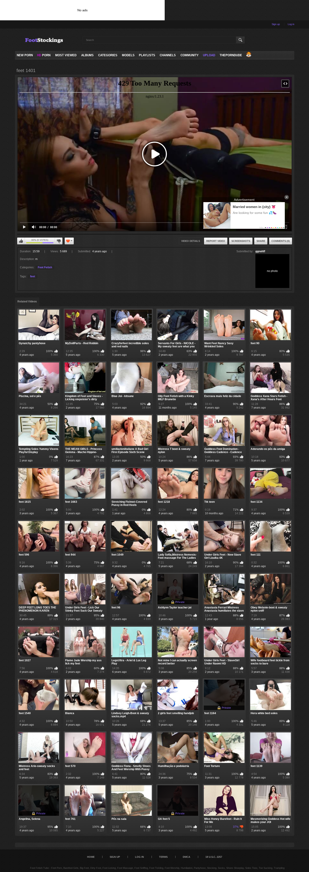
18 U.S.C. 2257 (213, 857)
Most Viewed (65, 55)
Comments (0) (280, 241)
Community (190, 55)
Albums (87, 55)
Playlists (147, 55)
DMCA (186, 857)
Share (261, 241)
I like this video (21, 241)
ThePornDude (231, 55)
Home (91, 857)
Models (128, 55)
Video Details (190, 241)
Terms (163, 857)
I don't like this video (58, 241)
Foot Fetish (45, 267)
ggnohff (260, 251)
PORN (43, 55)
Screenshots (240, 241)
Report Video (215, 241)
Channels (168, 55)
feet (32, 276)
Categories (107, 55)
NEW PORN (25, 55)
